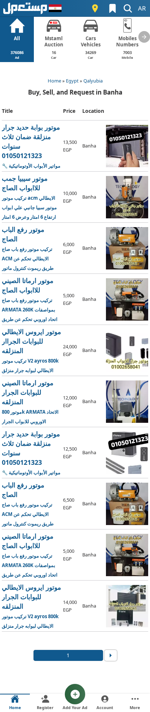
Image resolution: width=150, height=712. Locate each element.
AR (142, 8)
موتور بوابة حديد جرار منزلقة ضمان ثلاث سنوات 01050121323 (31, 146)
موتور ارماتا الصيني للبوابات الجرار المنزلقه (31, 401)
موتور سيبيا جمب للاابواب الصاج (31, 197)
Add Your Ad (75, 707)
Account (104, 707)
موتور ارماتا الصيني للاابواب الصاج (31, 299)
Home (54, 80)
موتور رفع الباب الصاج (31, 248)
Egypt (72, 80)
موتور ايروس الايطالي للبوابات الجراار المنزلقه (31, 350)
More (135, 707)
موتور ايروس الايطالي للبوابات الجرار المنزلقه (31, 606)
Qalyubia (93, 80)
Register (45, 707)
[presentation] (144, 37)
